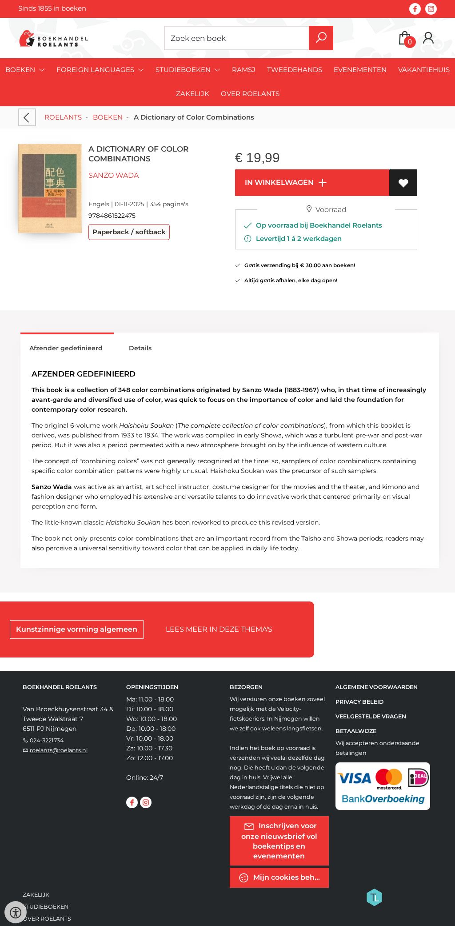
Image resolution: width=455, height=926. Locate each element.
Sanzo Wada (113, 175)
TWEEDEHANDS (294, 69)
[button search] (321, 38)
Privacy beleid (359, 701)
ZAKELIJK (192, 93)
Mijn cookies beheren (290, 877)
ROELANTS (63, 117)
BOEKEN (108, 117)
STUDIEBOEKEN (45, 906)
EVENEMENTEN (360, 69)
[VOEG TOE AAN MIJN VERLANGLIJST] (403, 182)
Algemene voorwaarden (376, 687)
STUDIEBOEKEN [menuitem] (184, 69)
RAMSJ (243, 69)
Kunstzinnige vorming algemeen (76, 629)
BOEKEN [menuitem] (21, 69)
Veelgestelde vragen (370, 716)
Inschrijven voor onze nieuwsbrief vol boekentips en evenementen (279, 841)
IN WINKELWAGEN (278, 182)
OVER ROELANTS (250, 93)
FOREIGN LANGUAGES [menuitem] (96, 69)
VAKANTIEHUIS (424, 69)
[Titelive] (374, 897)
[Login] (428, 38)
